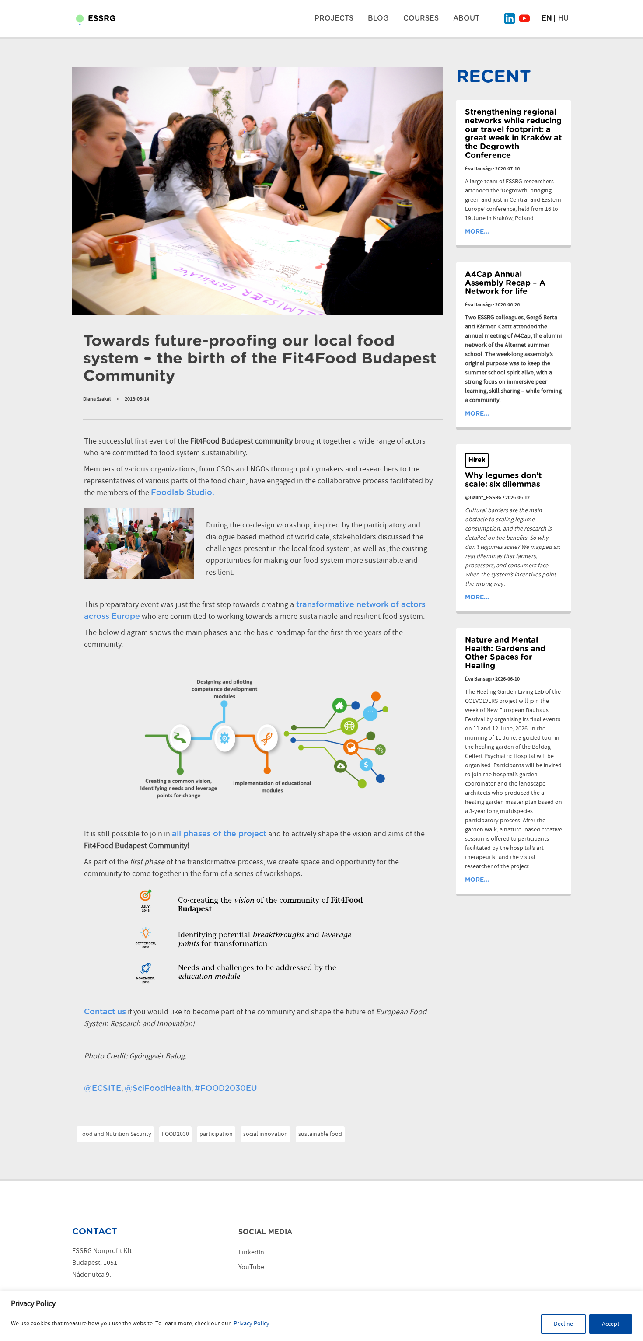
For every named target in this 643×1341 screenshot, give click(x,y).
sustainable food (320, 1134)
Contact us (105, 1012)
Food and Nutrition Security (115, 1134)
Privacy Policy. (252, 1323)
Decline (563, 1324)
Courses (421, 18)
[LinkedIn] (509, 18)
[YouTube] (524, 18)
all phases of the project (219, 834)
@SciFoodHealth (158, 1089)
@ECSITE (102, 1089)
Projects (334, 18)
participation (216, 1134)
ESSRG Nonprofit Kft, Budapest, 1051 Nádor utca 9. (102, 1263)
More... (477, 232)
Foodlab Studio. (182, 493)
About (466, 18)
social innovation (265, 1134)
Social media (265, 1232)
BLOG (378, 18)
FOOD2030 (175, 1134)
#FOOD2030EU (226, 1089)
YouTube (251, 1267)
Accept (610, 1324)
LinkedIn (251, 1252)
